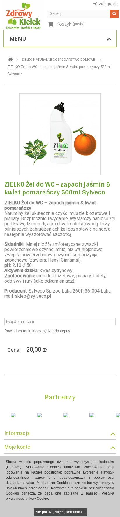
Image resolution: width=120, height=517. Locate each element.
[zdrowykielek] (23, 14)
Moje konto (17, 447)
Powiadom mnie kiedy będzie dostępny (37, 331)
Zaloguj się (109, 3)
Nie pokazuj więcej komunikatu (60, 512)
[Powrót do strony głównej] (10, 59)
